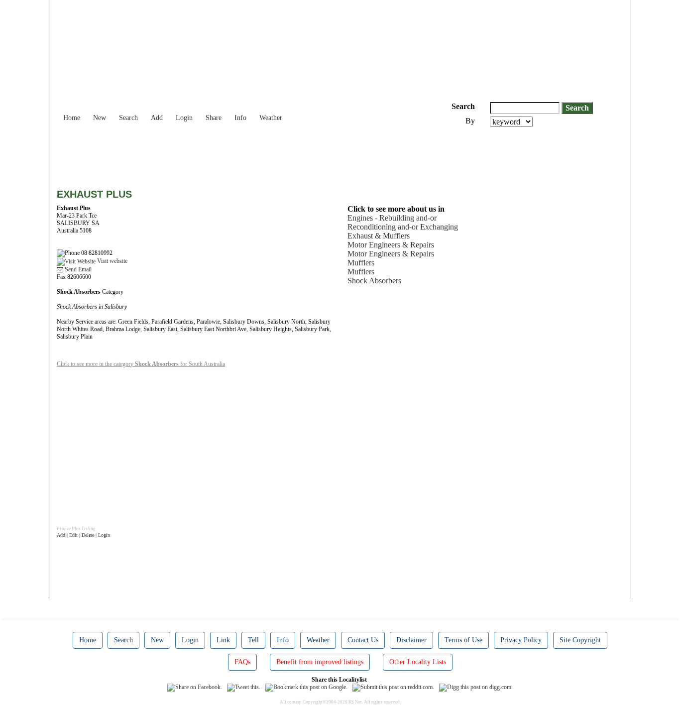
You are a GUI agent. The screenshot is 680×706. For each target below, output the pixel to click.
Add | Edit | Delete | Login (83, 535)
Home (71, 117)
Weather (270, 117)
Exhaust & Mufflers (378, 236)
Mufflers (360, 262)
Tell (253, 640)
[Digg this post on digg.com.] (476, 687)
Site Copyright (580, 640)
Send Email (77, 269)
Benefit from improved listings (319, 662)
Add (157, 117)
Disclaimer (411, 640)
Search (128, 117)
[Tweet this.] (244, 687)
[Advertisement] (238, 154)
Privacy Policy (521, 640)
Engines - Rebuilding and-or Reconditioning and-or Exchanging (402, 222)
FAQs (242, 662)
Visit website (111, 260)
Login (184, 117)
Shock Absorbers (374, 280)
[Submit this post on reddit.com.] (393, 687)
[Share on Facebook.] (195, 687)
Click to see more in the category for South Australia (141, 363)
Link (223, 640)
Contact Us (362, 640)
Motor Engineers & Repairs (390, 244)
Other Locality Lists (417, 662)
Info (240, 117)
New (99, 117)
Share (214, 117)
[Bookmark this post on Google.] (306, 687)
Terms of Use (463, 640)
